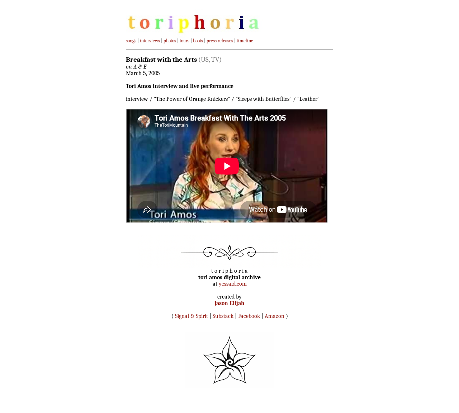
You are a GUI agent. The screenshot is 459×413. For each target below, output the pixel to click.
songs (131, 40)
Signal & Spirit (191, 316)
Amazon (274, 316)
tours (184, 40)
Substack (223, 316)
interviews (150, 40)
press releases (220, 40)
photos (170, 40)
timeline (245, 40)
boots (198, 40)
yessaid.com (233, 284)
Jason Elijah (229, 303)
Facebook (249, 316)
